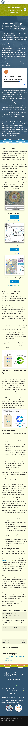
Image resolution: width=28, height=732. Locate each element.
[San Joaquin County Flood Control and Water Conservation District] (8, 2)
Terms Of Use (10, 720)
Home (5, 10)
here (9, 435)
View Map (14, 216)
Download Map (14, 220)
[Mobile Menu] (26, 2)
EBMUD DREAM (9, 660)
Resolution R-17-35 (7, 560)
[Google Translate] (25, 9)
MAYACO (7, 722)
